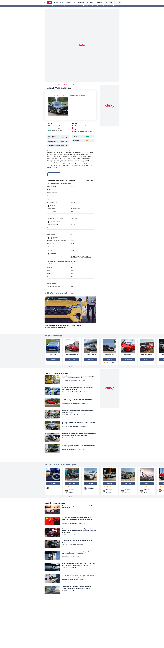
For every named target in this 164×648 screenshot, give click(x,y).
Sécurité (53, 254)
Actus (56, 2)
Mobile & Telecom (77, 5)
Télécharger (90, 2)
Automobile (62, 84)
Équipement (54, 238)
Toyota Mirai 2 (53, 354)
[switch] (115, 2)
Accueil (46, 84)
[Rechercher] (106, 2)
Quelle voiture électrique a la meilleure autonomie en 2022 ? (64, 325)
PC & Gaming (67, 5)
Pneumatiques (55, 222)
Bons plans (81, 2)
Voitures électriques (71, 84)
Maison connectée (100, 5)
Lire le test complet (53, 174)
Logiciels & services (56, 5)
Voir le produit (53, 359)
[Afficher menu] (44, 2)
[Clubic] (49, 2)
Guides (68, 2)
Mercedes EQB (109, 354)
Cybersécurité (46, 5)
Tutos (73, 2)
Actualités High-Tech (54, 84)
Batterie (52, 206)
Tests (61, 2)
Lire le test (72, 359)
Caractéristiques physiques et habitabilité (64, 261)
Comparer (99, 2)
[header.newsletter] (111, 2)
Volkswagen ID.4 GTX (72, 354)
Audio (92, 5)
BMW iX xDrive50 (91, 354)
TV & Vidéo (85, 5)
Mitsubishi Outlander (147, 354)
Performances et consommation (60, 183)
